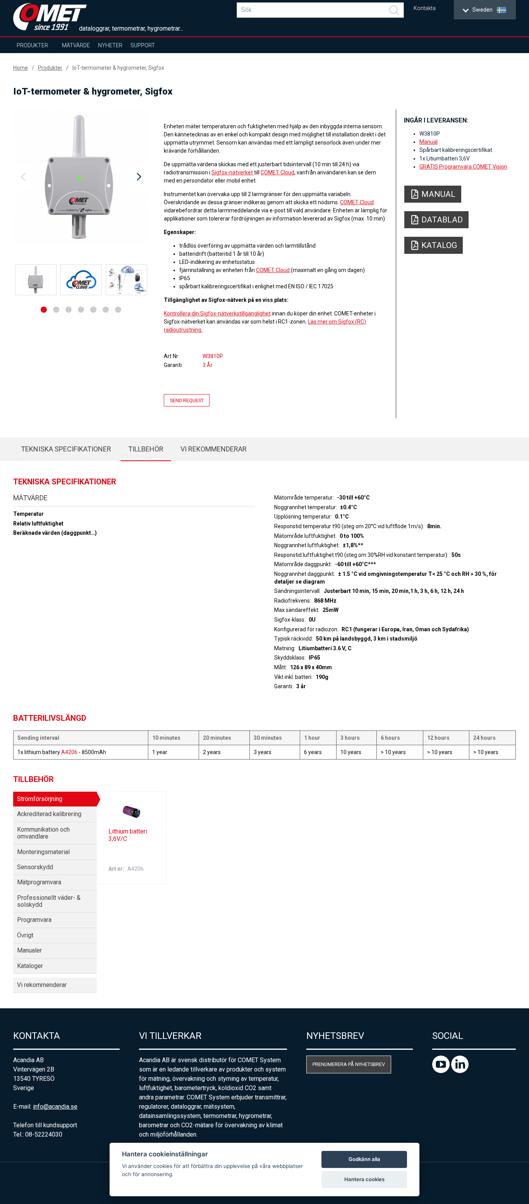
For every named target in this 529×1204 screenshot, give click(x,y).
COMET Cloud (277, 172)
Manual (428, 142)
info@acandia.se (55, 1106)
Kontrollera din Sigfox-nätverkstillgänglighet (217, 313)
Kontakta (425, 8)
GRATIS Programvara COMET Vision (463, 167)
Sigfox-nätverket (232, 172)
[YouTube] (441, 1071)
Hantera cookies (364, 1179)
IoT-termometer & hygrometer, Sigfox (118, 68)
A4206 (69, 752)
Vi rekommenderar (213, 449)
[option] (81, 177)
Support (143, 45)
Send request (187, 400)
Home (20, 68)
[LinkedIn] (460, 1071)
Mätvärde (76, 45)
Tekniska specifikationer (66, 449)
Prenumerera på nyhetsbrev (349, 1064)
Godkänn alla (364, 1159)
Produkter (32, 45)
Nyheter (110, 45)
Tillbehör (145, 449)
